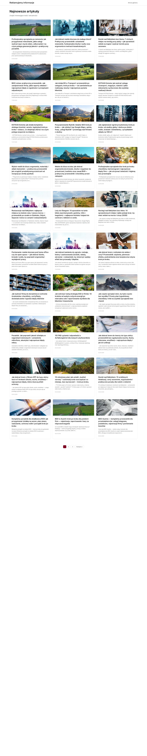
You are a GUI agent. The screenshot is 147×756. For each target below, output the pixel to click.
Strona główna (132, 3)
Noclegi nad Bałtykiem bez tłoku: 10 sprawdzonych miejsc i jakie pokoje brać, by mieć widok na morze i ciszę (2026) (116, 213)
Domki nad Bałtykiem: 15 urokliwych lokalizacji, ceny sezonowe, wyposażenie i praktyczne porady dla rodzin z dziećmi (115, 379)
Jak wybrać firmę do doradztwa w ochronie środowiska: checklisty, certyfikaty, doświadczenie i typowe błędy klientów (29, 296)
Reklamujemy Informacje (22, 2)
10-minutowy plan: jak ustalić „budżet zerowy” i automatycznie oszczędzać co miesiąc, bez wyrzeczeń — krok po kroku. (72, 379)
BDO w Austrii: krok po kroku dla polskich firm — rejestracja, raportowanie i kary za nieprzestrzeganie (72, 421)
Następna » (79, 446)
